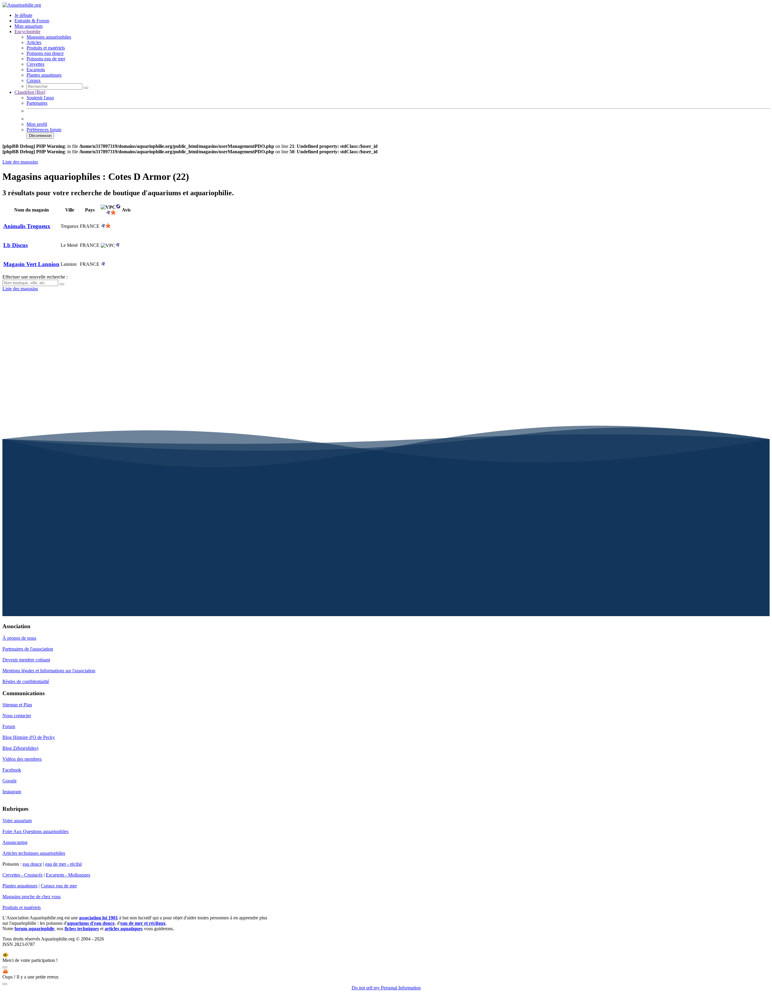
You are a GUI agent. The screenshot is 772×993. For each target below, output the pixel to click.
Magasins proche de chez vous (31, 896)
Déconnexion (40, 135)
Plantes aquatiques (44, 75)
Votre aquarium (17, 820)
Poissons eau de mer (46, 58)
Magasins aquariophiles (49, 37)
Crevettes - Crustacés (22, 874)
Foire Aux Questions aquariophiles (35, 831)
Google (9, 780)
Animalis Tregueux (26, 226)
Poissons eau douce (45, 53)
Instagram (11, 791)
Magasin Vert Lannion (31, 264)
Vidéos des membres (22, 759)
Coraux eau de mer (59, 885)
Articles (34, 42)
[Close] (4, 967)
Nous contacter (16, 715)
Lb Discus (15, 245)
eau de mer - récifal (63, 864)
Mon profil (37, 124)
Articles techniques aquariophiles (33, 853)
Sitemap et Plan (17, 704)
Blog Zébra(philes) (20, 748)
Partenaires (37, 103)
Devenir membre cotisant (26, 659)
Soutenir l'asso (40, 97)
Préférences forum (44, 129)
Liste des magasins (20, 161)
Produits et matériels (46, 47)
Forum (8, 726)
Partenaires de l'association (27, 648)
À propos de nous (19, 638)
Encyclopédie (27, 31)
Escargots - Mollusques (68, 874)
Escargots (36, 69)
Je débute (23, 15)
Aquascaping (14, 842)
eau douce (32, 864)
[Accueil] (21, 5)
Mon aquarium (28, 26)
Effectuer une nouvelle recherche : (35, 276)
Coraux (34, 80)
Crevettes (35, 64)
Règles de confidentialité (25, 681)
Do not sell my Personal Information (386, 987)
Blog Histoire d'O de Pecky (28, 737)
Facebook (11, 769)
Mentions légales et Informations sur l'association (48, 670)
